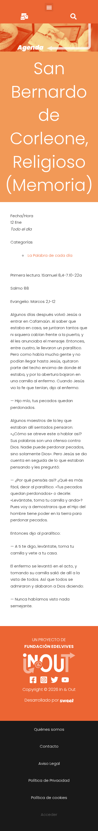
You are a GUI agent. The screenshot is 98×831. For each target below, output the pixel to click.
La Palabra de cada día (50, 255)
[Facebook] (33, 680)
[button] (49, 7)
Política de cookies (49, 797)
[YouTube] (65, 680)
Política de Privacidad (49, 780)
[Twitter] (54, 680)
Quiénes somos (49, 729)
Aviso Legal (49, 763)
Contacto (49, 746)
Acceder (49, 814)
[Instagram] (44, 680)
